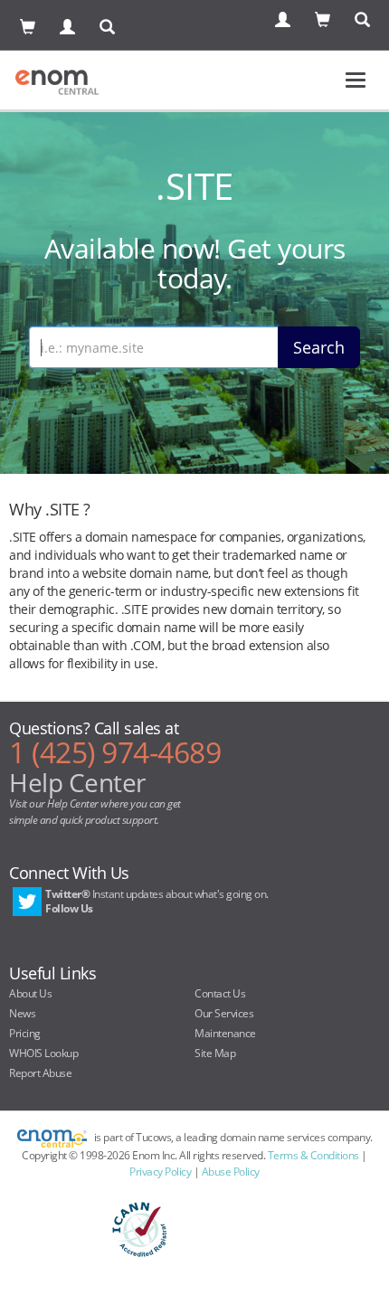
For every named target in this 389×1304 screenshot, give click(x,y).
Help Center (77, 782)
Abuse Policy (231, 1171)
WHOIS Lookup (43, 1053)
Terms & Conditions (313, 1155)
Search (319, 347)
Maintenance (225, 1033)
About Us (30, 993)
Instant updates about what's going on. (157, 901)
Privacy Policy (160, 1171)
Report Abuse (40, 1073)
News (22, 1013)
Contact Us (219, 993)
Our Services (223, 1013)
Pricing (25, 1033)
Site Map (214, 1053)
